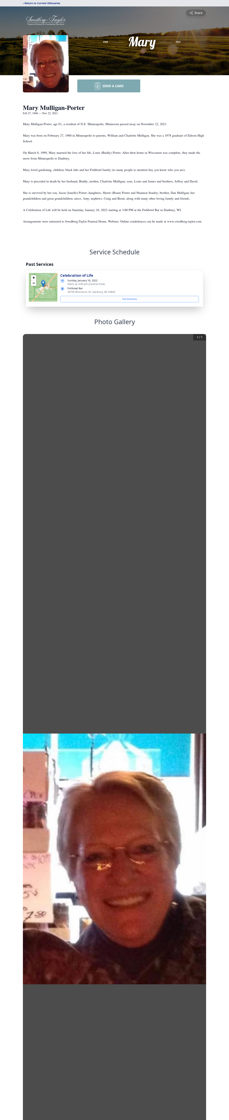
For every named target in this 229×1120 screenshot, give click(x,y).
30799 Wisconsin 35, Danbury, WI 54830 (91, 292)
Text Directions (129, 299)
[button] (43, 283)
